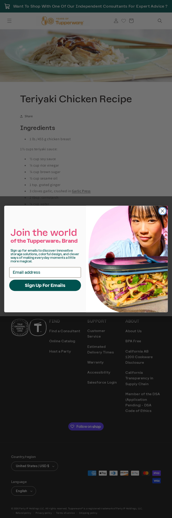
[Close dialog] (162, 211)
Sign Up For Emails (45, 285)
